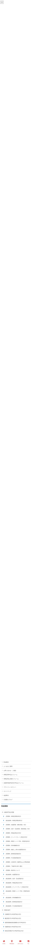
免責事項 (6, 795)
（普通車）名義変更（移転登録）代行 (15, 824)
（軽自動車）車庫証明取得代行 (13, 820)
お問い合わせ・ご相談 (10, 770)
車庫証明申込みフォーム (10, 774)
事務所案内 (12, 943)
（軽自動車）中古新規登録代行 (13, 906)
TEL (28, 943)
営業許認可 (7, 910)
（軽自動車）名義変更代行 (12, 874)
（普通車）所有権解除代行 (12, 845)
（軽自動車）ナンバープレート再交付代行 (17, 887)
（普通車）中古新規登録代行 (13, 858)
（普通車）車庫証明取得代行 (13, 816)
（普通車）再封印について (12, 870)
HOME (4, 943)
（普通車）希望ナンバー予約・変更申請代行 (17, 841)
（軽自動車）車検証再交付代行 (13, 883)
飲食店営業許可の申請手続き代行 (14, 931)
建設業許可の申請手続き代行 (13, 918)
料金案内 (6, 762)
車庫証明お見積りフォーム (11, 779)
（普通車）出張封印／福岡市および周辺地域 (17, 862)
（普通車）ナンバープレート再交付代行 (16, 837)
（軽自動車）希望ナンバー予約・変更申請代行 (16, 892)
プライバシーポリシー (10, 787)
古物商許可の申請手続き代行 (13, 914)
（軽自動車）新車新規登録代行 (13, 901)
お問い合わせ (20, 943)
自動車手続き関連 (9, 812)
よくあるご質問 (8, 766)
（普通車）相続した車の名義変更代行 (15, 849)
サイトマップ (7, 791)
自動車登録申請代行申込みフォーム (14, 783)
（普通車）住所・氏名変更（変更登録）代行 (17, 829)
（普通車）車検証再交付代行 (13, 833)
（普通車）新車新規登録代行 (13, 853)
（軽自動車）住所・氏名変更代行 (14, 878)
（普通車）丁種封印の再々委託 (13, 866)
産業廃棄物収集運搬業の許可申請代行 (15, 922)
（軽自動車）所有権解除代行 (13, 897)
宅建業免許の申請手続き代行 (13, 926)
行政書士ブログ (8, 799)
